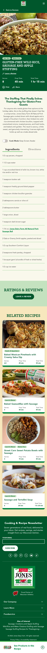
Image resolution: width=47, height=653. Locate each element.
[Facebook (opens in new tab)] (10, 555)
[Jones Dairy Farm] (23, 3)
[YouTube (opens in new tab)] (31, 555)
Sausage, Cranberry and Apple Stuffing (23, 624)
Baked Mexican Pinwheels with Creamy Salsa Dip (20, 356)
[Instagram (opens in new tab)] (15, 555)
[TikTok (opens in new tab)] (36, 555)
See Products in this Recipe (24, 647)
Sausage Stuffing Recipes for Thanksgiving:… (23, 629)
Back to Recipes (12, 10)
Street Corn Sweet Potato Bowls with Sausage (23, 451)
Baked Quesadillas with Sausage (21, 404)
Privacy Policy (14, 640)
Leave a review (23, 297)
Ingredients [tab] (12, 149)
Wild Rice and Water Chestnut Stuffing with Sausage (23, 626)
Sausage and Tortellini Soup (18, 499)
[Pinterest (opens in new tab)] (21, 555)
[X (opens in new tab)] (26, 555)
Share (18, 87)
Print (7, 87)
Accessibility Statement (29, 640)
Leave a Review (10, 73)
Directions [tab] (34, 149)
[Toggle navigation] (43, 3)
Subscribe (10, 548)
